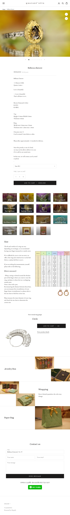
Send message (35, 476)
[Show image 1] (28, 59)
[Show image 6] (39, 59)
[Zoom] (66, 14)
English (6, 503)
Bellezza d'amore (10, 9)
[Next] (44, 59)
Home (4, 9)
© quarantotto (8, 507)
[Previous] (25, 59)
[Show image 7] (41, 59)
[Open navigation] (4, 3)
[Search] (63, 3)
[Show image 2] (30, 59)
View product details (43, 332)
